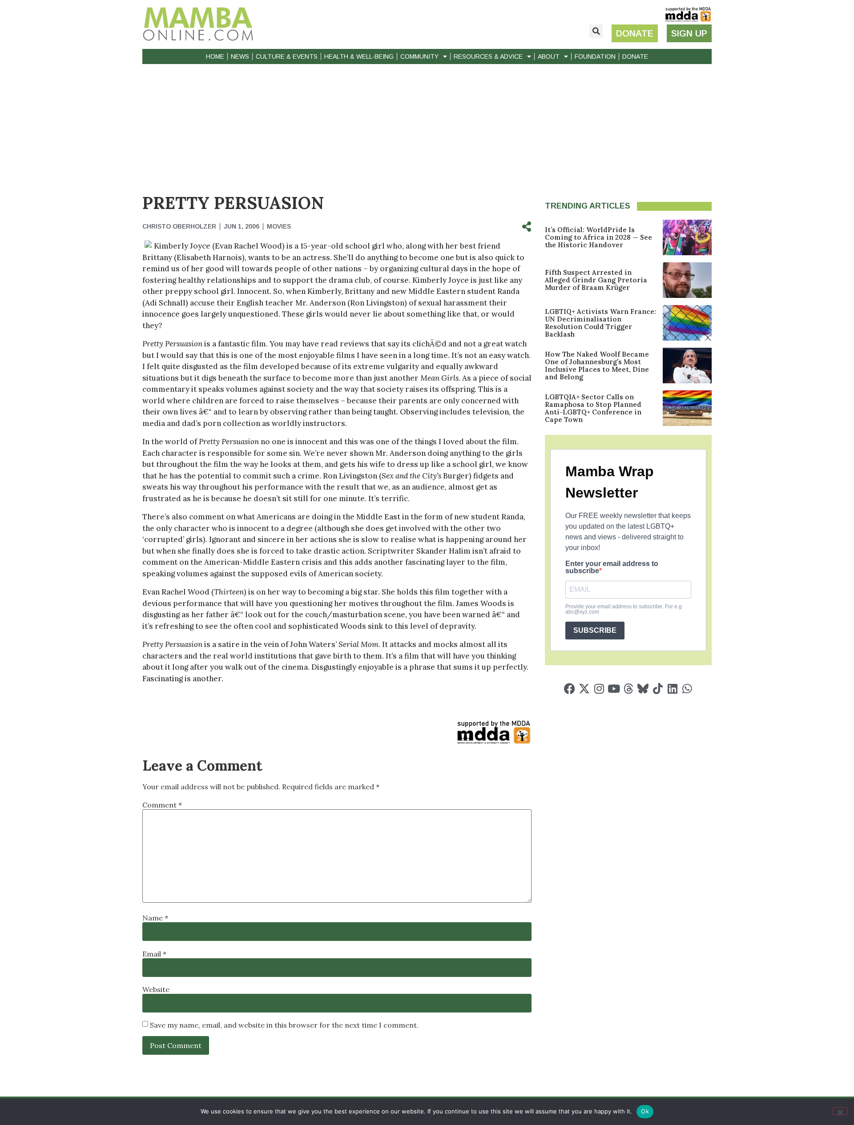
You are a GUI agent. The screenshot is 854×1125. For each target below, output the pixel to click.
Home (215, 56)
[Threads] (628, 688)
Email (154, 953)
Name (155, 917)
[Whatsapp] (687, 688)
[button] (596, 31)
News (240, 56)
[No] (839, 1111)
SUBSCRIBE (594, 630)
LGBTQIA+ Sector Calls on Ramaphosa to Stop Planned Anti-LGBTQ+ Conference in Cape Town (593, 408)
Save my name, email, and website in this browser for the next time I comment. (284, 1025)
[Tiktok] (657, 688)
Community (419, 56)
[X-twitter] (584, 688)
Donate (635, 56)
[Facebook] (569, 688)
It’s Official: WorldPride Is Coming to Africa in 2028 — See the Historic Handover (598, 237)
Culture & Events (287, 56)
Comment (162, 804)
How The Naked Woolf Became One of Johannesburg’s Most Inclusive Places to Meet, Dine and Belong (597, 365)
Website (155, 989)
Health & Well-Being (359, 56)
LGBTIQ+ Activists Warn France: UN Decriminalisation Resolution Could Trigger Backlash (600, 322)
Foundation (595, 56)
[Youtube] (613, 688)
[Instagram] (598, 688)
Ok (645, 1111)
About (549, 56)
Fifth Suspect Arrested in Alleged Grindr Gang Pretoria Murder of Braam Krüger (596, 280)
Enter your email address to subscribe (611, 567)
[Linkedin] (672, 688)
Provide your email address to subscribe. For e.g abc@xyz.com (623, 609)
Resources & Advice (488, 56)
